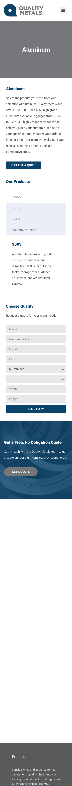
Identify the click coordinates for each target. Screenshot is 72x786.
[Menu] (63, 10)
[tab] (36, 197)
